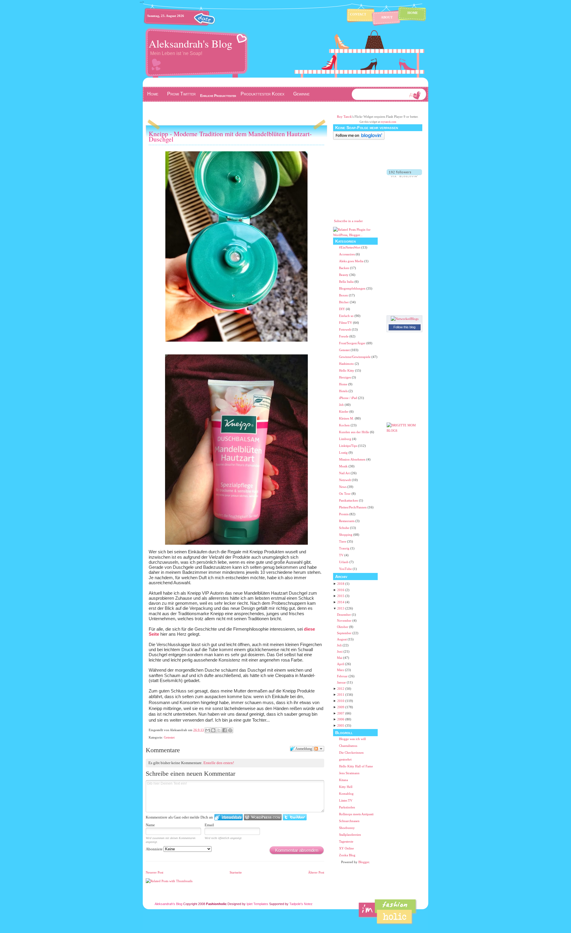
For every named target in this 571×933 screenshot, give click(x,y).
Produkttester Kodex (262, 93)
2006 (340, 719)
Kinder (344, 411)
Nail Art (345, 473)
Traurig (344, 548)
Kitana (343, 780)
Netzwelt (345, 480)
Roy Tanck (344, 116)
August (342, 639)
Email (209, 825)
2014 (340, 602)
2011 (340, 694)
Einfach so (346, 316)
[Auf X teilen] (219, 730)
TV (341, 555)
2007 (340, 713)
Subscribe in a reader (348, 221)
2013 (340, 608)
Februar (342, 676)
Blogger (363, 862)
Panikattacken (349, 500)
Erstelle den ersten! (218, 763)
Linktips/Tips (348, 445)
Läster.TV (345, 800)
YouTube (346, 569)
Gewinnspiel (158, 106)
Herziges (345, 377)
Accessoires (347, 254)
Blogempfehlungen (352, 288)
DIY (342, 309)
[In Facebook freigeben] (225, 730)
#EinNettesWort (350, 247)
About (387, 17)
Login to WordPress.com (263, 817)
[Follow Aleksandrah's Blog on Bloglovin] (359, 138)
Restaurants (347, 521)
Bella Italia (346, 281)
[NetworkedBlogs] (404, 319)
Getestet (169, 737)
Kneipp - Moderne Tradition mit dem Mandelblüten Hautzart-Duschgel (230, 136)
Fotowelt (345, 329)
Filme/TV (346, 322)
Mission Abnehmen (352, 459)
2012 (340, 688)
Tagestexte (346, 841)
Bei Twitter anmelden (295, 817)
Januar (341, 682)
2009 (340, 707)
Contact (358, 14)
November (344, 620)
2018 (340, 583)
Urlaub (344, 562)
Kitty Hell (345, 787)
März (340, 670)
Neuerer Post (154, 872)
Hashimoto (347, 363)
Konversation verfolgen (318, 748)
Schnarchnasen (349, 821)
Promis (344, 514)
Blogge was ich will (352, 739)
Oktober (342, 627)
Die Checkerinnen (351, 752)
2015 (340, 596)
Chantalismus (348, 745)
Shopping (346, 534)
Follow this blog (404, 327)
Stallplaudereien (350, 834)
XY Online (346, 848)
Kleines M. (347, 418)
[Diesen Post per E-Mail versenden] (208, 730)
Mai (339, 657)
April (340, 664)
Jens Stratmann (349, 773)
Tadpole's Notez (301, 904)
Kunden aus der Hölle (354, 432)
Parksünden (347, 807)
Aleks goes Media (351, 261)
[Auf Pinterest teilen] (230, 730)
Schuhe (344, 528)
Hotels (344, 391)
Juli (339, 645)
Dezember (344, 614)
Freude (344, 336)
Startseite (236, 872)
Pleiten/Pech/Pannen (353, 507)
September (344, 633)
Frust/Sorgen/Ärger (352, 343)
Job (342, 404)
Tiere (343, 541)
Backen (344, 268)
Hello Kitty (347, 370)
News (343, 487)
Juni (340, 651)
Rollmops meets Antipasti (356, 814)
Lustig (344, 452)
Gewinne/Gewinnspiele (355, 357)
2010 (340, 701)
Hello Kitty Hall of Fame (356, 766)
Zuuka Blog (347, 855)
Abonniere (155, 849)
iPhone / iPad (348, 398)
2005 (340, 725)
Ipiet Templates (257, 904)
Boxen (344, 295)
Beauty (344, 275)
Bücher (344, 302)
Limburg (345, 439)
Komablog (346, 793)
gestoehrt (345, 759)
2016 (340, 590)
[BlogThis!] (213, 730)
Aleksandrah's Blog (190, 43)
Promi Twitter (181, 93)
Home (412, 13)
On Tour (345, 493)
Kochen (345, 425)
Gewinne (301, 93)
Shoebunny (347, 828)
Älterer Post (316, 872)
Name (150, 825)
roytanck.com (388, 121)
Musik (344, 466)
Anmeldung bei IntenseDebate (228, 817)
